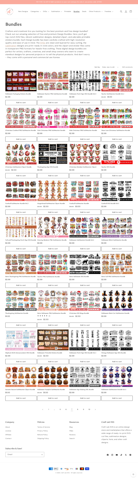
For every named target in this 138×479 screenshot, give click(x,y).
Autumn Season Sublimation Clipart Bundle (20, 389)
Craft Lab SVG (65, 473)
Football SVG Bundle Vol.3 (110, 203)
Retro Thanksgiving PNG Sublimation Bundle (20, 276)
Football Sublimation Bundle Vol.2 (17, 203)
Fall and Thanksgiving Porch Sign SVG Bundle (20, 240)
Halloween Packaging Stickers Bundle (18, 94)
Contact (8, 438)
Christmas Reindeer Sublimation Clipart (82, 167)
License (8, 431)
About (7, 427)
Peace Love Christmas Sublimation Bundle (115, 130)
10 (89, 409)
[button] (35, 11)
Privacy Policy (42, 431)
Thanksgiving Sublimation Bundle (16, 313)
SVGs (42, 43)
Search (72, 438)
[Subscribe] (41, 454)
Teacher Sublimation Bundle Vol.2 (112, 94)
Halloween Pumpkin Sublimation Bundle (51, 389)
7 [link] (71, 409)
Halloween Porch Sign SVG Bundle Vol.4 (82, 94)
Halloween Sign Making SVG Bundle (81, 389)
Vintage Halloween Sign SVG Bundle (113, 353)
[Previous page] (42, 409)
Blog (71, 427)
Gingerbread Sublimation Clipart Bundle (51, 203)
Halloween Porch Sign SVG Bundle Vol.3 (82, 353)
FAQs (71, 431)
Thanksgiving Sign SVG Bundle (47, 167)
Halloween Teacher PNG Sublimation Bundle (52, 94)
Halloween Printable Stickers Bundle (49, 353)
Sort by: (97, 67)
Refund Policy (42, 435)
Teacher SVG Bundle (108, 167)
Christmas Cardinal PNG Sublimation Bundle (20, 130)
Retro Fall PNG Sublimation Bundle (113, 276)
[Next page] (95, 409)
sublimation (10, 45)
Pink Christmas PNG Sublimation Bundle (51, 130)
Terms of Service (43, 427)
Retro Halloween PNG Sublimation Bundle (51, 313)
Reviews (72, 435)
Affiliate (8, 435)
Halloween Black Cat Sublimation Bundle (115, 313)
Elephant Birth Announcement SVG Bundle (19, 353)
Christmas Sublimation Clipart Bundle (18, 167)
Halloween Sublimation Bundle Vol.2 (81, 240)
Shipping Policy (43, 438)
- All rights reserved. (76, 473)
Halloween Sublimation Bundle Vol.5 (113, 389)
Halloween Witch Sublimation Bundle (114, 240)
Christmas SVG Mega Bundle (79, 313)
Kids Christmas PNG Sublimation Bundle (83, 130)
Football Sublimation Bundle (79, 203)
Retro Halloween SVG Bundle (79, 276)
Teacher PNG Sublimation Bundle (48, 276)
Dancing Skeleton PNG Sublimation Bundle (52, 240)
